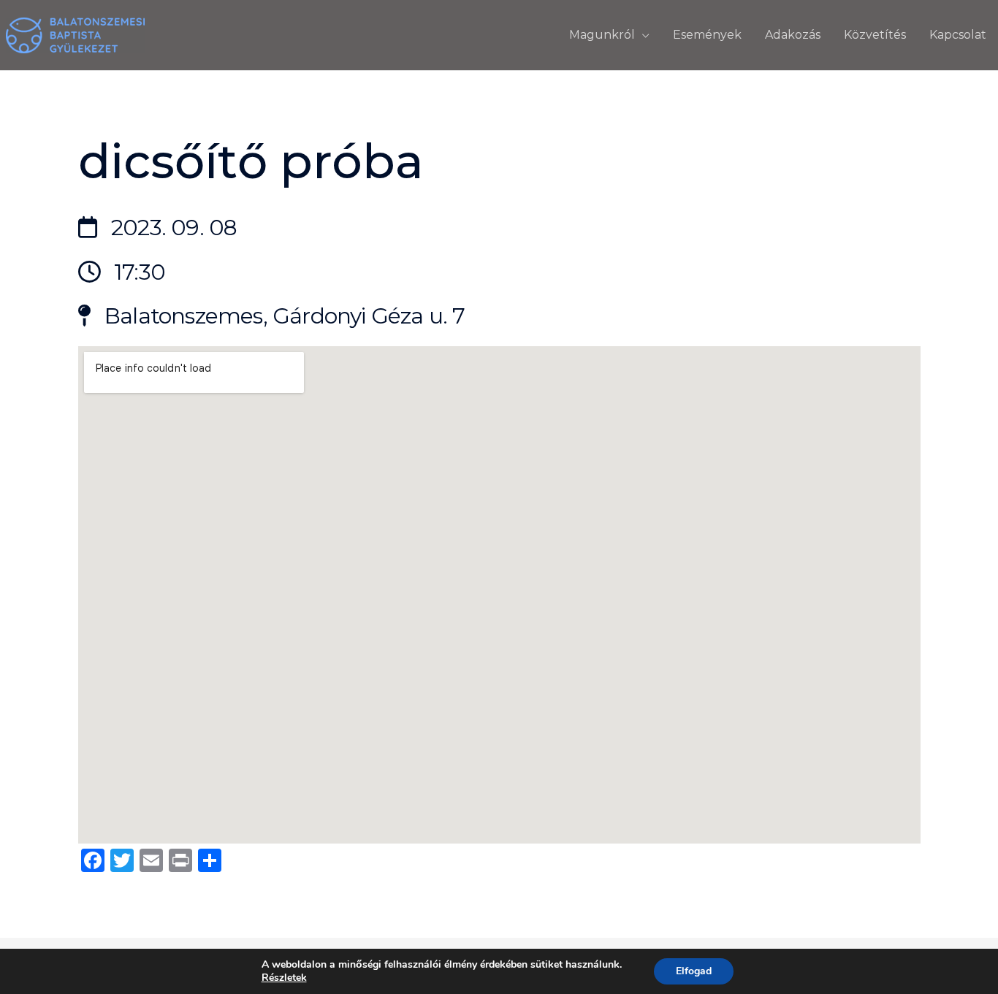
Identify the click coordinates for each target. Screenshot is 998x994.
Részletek (284, 978)
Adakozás (792, 35)
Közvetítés (875, 35)
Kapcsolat (957, 35)
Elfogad (694, 971)
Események (707, 35)
